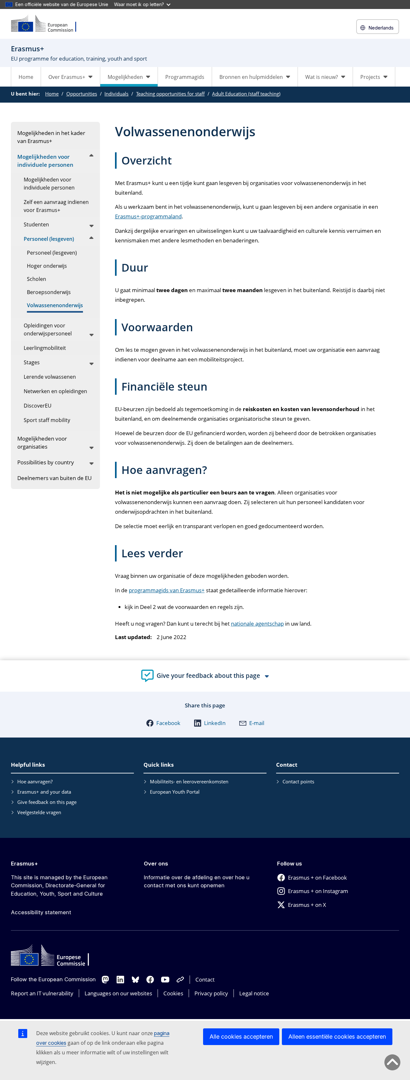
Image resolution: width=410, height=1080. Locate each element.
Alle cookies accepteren (241, 1036)
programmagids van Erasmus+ (167, 590)
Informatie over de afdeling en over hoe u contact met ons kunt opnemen (197, 881)
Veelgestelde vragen (39, 812)
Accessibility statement (41, 912)
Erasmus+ (24, 863)
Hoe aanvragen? (35, 781)
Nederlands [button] (381, 28)
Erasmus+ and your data (44, 792)
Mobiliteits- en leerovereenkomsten (189, 781)
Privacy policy (211, 993)
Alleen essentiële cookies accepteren (337, 1036)
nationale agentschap (257, 623)
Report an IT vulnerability (42, 993)
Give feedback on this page (47, 802)
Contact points (298, 781)
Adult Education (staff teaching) (246, 93)
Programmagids (184, 76)
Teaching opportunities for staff (170, 93)
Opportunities (81, 93)
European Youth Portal (175, 792)
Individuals (116, 93)
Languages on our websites (118, 993)
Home (26, 76)
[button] (163, 723)
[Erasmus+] (48, 24)
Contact (205, 979)
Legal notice (254, 993)
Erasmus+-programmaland (148, 216)
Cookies (173, 993)
